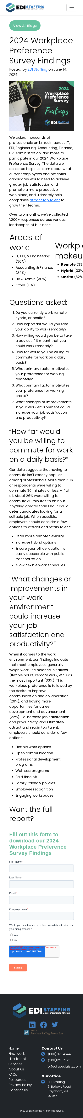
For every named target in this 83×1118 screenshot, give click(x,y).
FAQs (12, 1074)
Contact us (18, 1090)
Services (15, 1064)
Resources (17, 1079)
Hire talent (17, 1058)
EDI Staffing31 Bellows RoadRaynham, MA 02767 (59, 1089)
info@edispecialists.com (62, 1066)
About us (16, 1069)
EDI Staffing (37, 69)
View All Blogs (25, 25)
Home (13, 1048)
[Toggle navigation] (71, 7)
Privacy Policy (20, 1084)
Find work (16, 1053)
